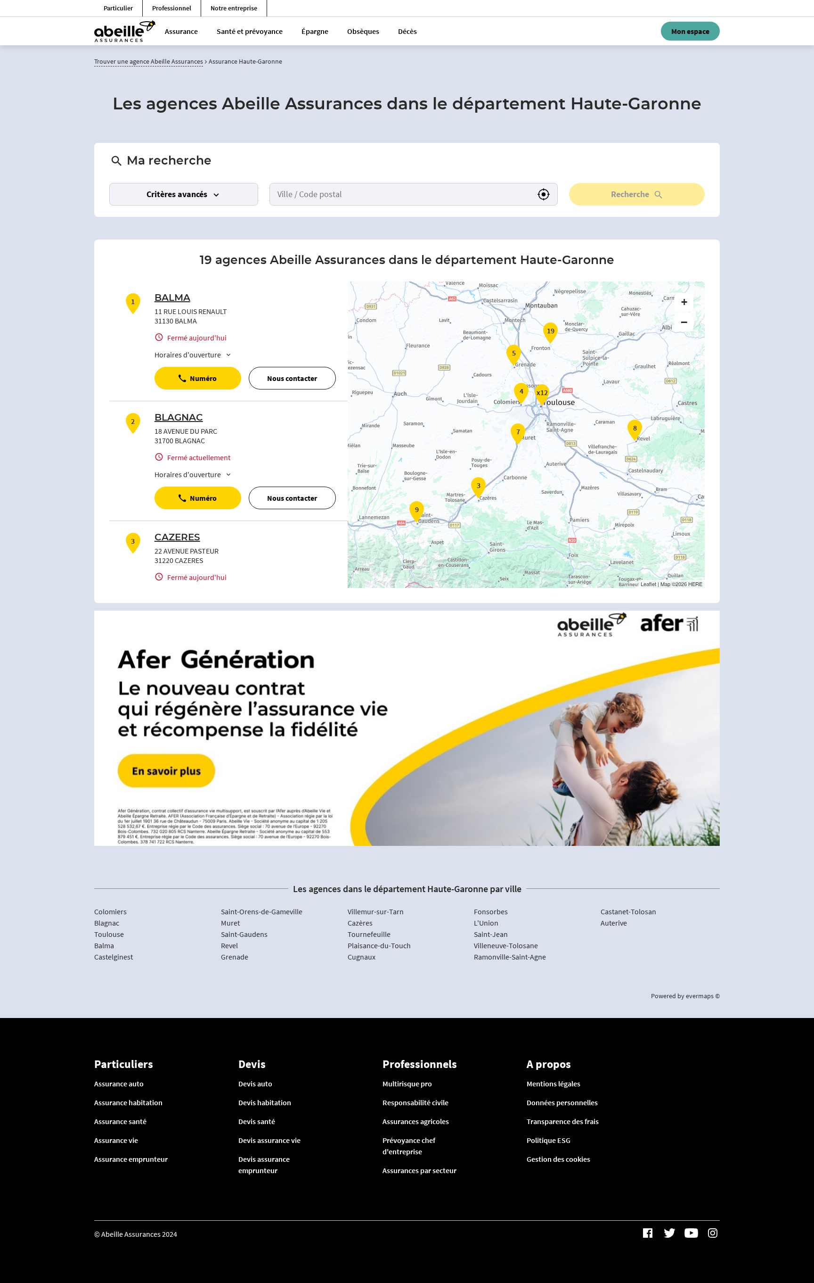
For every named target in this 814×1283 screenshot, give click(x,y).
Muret (230, 922)
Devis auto (255, 1083)
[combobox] (400, 194)
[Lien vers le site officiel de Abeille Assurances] (124, 31)
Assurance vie (116, 1140)
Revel (229, 945)
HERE (695, 584)
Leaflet (648, 584)
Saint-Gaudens (244, 934)
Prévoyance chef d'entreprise (409, 1145)
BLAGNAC (179, 417)
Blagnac (106, 922)
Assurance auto (119, 1083)
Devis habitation (264, 1102)
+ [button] (684, 302)
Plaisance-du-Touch (379, 945)
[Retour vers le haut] (777, 1227)
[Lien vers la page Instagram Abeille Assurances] (713, 1233)
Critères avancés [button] (177, 194)
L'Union (486, 922)
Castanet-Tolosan (628, 911)
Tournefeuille (369, 934)
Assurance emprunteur (131, 1159)
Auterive (614, 922)
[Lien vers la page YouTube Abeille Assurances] (691, 1233)
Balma (104, 945)
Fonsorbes (491, 911)
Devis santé (256, 1121)
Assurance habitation (128, 1102)
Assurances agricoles (416, 1121)
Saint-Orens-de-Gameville (261, 911)
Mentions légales (553, 1083)
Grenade (234, 956)
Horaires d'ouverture (188, 354)
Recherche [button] (630, 194)
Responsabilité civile (415, 1102)
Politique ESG (548, 1140)
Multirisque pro (407, 1083)
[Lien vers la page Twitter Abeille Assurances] (669, 1233)
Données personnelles (562, 1102)
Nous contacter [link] (292, 378)
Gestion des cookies (558, 1159)
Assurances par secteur (419, 1170)
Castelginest (113, 956)
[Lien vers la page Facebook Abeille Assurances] (648, 1233)
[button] (543, 194)
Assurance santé (120, 1121)
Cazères (360, 922)
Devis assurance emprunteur (264, 1164)
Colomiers (110, 911)
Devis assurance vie (269, 1140)
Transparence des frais (563, 1121)
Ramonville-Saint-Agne (510, 956)
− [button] (684, 322)
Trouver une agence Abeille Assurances (148, 61)
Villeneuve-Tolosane (506, 945)
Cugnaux (361, 956)
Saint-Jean (491, 934)
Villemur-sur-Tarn (376, 911)
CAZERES (177, 537)
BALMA (172, 298)
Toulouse (109, 934)
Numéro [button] (203, 378)
